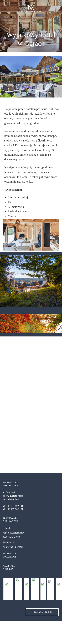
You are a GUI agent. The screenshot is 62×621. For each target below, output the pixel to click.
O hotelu (7, 528)
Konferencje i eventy (13, 547)
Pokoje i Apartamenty (13, 532)
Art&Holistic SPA (11, 537)
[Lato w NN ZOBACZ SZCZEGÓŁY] (31, 281)
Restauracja (8, 542)
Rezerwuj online (42, 612)
